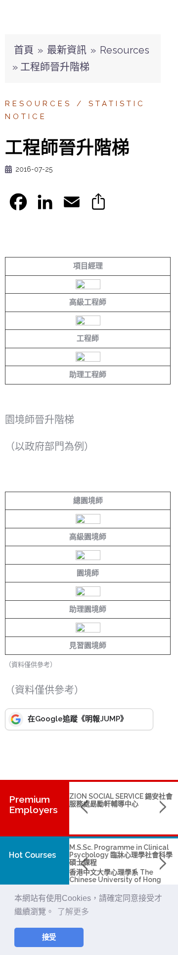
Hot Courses (32, 855)
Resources (124, 50)
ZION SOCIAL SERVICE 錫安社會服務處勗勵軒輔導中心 (121, 800)
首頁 (24, 50)
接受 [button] (49, 937)
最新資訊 (67, 50)
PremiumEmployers (33, 804)
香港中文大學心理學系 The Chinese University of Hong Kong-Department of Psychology (115, 883)
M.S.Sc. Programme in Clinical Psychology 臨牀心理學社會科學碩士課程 (121, 855)
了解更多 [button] (73, 911)
